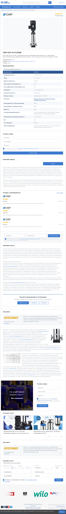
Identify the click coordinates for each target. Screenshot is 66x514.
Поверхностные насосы (40, 100)
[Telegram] (11, 507)
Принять (62, 511)
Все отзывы (60, 193)
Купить (53, 163)
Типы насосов (16, 7)
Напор (19, 465)
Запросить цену (23, 302)
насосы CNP (32, 375)
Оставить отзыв (59, 15)
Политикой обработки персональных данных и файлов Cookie (14, 512)
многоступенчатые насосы (27, 339)
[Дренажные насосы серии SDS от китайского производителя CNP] (48, 423)
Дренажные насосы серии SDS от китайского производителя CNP (47, 432)
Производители (6, 7)
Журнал (32, 7)
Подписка (25, 7)
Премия (38, 7)
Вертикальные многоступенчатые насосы (44, 99)
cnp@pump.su (62, 2)
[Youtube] (9, 507)
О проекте (27, 507)
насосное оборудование (16, 336)
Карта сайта (33, 507)
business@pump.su (61, 506)
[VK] (4, 507)
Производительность (8, 465)
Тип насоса (36, 465)
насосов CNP (12, 368)
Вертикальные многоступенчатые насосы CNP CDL (21, 61)
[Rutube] (7, 507)
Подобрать (34, 302)
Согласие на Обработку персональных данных (28, 148)
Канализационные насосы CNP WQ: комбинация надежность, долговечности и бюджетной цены (16, 432)
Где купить (44, 302)
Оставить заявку (42, 405)
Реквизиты (62, 509)
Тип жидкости (58, 465)
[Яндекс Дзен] (2, 507)
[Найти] (49, 2)
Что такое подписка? (28, 504)
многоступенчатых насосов (10, 266)
